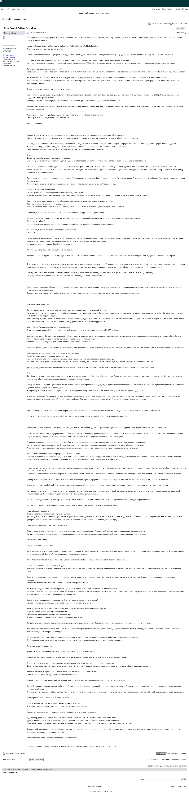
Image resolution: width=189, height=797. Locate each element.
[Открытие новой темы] (178, 23)
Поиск (177, 9)
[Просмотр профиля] (9, 41)
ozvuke (8, 19)
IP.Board (98, 791)
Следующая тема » (178, 759)
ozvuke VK (5, 9)
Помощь (185, 9)
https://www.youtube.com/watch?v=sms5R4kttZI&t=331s (93, 746)
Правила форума (17, 9)
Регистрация (104, 13)
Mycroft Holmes (9, 33)
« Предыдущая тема (155, 759)
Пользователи (167, 9)
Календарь (155, 9)
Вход (97, 13)
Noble (25, 19)
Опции (179, 28)
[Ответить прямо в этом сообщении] (175, 753)
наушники (17, 19)
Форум (92, 791)
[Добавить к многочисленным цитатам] (160, 753)
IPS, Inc (109, 791)
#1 (185, 33)
